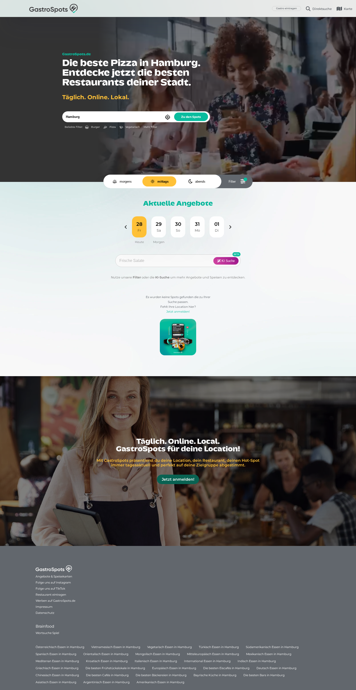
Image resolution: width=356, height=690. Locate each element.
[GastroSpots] (53, 8)
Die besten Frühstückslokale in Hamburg (115, 668)
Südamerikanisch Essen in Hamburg (272, 647)
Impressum (44, 607)
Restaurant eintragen (51, 594)
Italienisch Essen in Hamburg (156, 661)
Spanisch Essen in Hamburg (56, 654)
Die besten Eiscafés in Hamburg (226, 668)
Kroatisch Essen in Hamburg (107, 661)
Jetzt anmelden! (178, 311)
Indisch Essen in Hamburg (257, 661)
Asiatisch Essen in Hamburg (56, 682)
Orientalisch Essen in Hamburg (105, 654)
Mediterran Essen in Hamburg (57, 661)
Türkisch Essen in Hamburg (219, 647)
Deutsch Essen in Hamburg (276, 668)
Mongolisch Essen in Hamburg (157, 654)
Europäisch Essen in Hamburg (174, 668)
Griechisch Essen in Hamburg (57, 668)
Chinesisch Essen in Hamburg (57, 675)
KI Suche (228, 261)
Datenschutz (45, 613)
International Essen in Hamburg (207, 661)
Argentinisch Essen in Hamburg (106, 682)
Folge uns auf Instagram (53, 582)
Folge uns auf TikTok (50, 588)
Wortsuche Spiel (47, 633)
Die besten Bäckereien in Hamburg (161, 675)
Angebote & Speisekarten (54, 576)
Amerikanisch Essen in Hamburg (160, 682)
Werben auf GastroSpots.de (55, 600)
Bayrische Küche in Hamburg (214, 675)
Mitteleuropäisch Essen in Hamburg (213, 654)
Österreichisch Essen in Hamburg (60, 647)
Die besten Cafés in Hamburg (107, 675)
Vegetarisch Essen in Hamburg (169, 647)
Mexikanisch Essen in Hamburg (268, 654)
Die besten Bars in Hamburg (264, 675)
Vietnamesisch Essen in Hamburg (115, 647)
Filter (137, 277)
